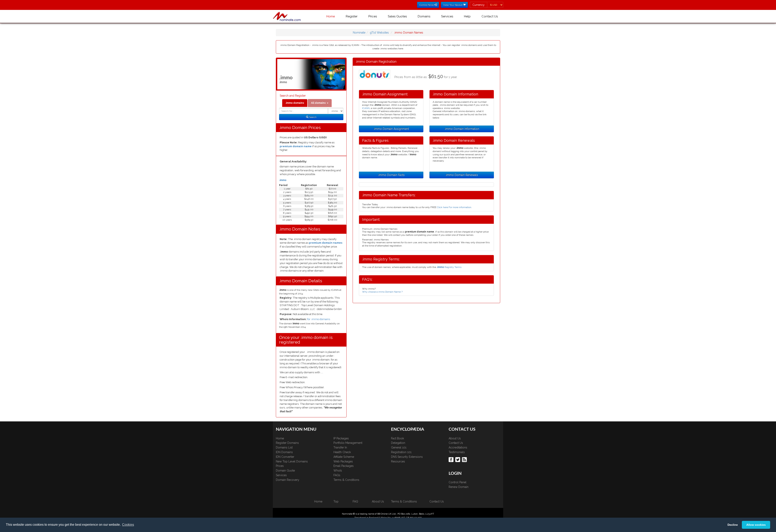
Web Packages (343, 461)
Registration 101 (401, 452)
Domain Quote (285, 470)
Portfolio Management (347, 442)
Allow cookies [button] (756, 524)
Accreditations (458, 447)
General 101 (398, 447)
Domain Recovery (287, 479)
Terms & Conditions (346, 479)
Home (330, 16)
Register (351, 16)
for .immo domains (318, 319)
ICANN (366, 108)
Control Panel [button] (426, 4)
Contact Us (490, 16)
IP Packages (341, 438)
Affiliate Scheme (343, 456)
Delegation (398, 442)
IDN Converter (285, 456)
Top (335, 501)
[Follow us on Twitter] (458, 459)
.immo (282, 180)
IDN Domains (284, 452)
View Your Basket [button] (453, 4)
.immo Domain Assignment (391, 128)
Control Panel (457, 482)
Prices (372, 16)
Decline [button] (733, 524)
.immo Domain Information (461, 128)
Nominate (359, 32)
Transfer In (340, 447)
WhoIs (337, 470)
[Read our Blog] (465, 459)
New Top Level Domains (292, 461)
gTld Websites (379, 32)
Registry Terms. (449, 267)
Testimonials (457, 452)
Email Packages (343, 465)
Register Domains (287, 442)
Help (467, 16)
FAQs (336, 475)
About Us (455, 438)
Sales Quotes (397, 16)
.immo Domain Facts (391, 175)
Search (312, 117)
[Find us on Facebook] (451, 459)
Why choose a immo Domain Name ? (382, 291)
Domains (424, 16)
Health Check (342, 452)
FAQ (355, 501)
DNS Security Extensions (407, 456)
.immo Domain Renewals (461, 175)
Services (447, 16)
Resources (398, 461)
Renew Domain (458, 487)
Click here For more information (454, 207)
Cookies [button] (128, 524)
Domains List (284, 447)
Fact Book (397, 438)
